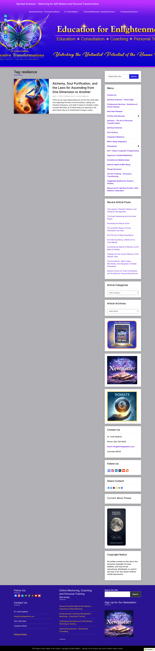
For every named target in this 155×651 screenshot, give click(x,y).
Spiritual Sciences (114, 128)
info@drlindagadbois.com (24, 616)
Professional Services (129, 12)
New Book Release (115, 111)
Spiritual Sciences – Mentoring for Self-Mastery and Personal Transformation (57, 3)
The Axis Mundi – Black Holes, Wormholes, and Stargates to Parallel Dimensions (121, 263)
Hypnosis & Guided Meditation (119, 155)
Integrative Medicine (115, 137)
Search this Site (111, 590)
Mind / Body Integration (117, 141)
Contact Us (111, 95)
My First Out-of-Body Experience (120, 235)
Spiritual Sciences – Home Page (120, 100)
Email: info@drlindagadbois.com (120, 447)
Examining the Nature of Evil (118, 223)
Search (135, 594)
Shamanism (112, 146)
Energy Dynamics (114, 169)
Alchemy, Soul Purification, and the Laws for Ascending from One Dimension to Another (74, 88)
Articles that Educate (115, 116)
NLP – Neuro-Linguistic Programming (123, 151)
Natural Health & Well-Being (118, 164)
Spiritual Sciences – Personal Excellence (44, 12)
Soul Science (112, 132)
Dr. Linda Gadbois (71, 12)
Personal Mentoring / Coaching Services (99, 12)
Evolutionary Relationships (118, 160)
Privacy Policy (20, 634)
